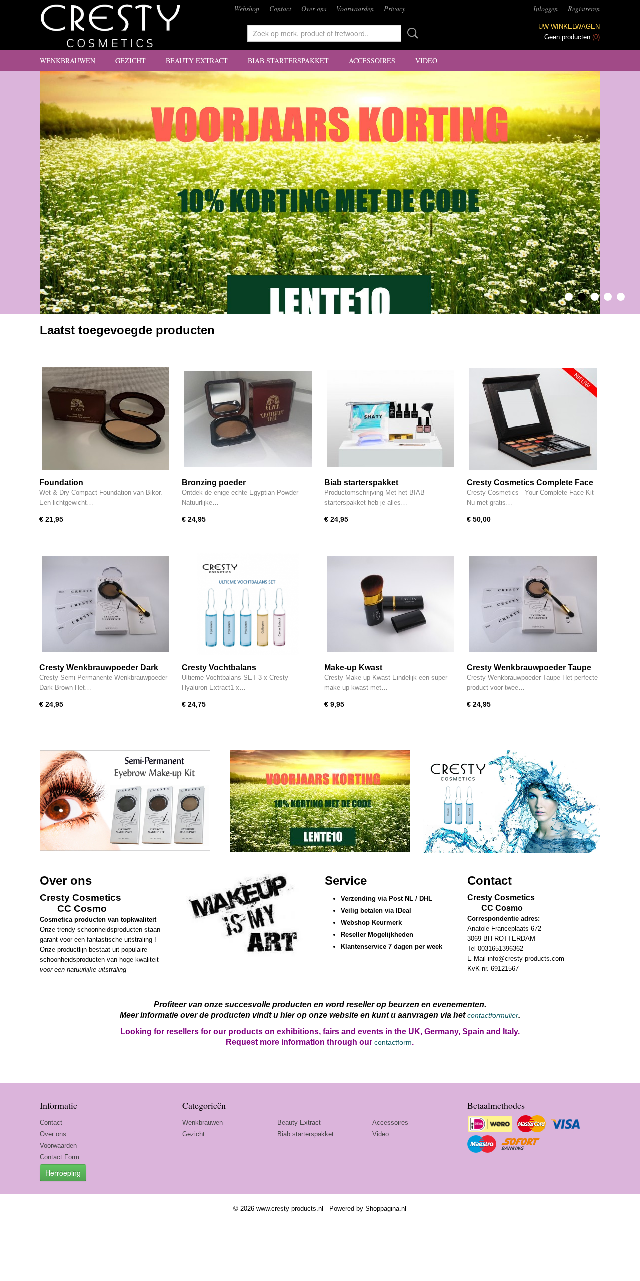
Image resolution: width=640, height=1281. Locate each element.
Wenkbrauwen (68, 60)
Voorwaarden (355, 8)
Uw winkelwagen (569, 26)
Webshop (247, 8)
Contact (281, 8)
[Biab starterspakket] (390, 418)
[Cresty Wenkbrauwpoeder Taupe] (533, 604)
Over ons (314, 8)
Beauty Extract (197, 60)
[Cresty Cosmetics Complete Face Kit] (533, 418)
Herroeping (63, 1173)
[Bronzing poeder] (248, 418)
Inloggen (546, 8)
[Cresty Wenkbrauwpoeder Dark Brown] (106, 604)
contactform (393, 1042)
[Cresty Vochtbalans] (248, 604)
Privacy (395, 8)
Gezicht (131, 60)
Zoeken (411, 33)
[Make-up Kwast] (390, 604)
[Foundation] (106, 418)
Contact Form (60, 1157)
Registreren (584, 8)
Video (427, 60)
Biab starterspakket (288, 60)
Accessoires (372, 60)
